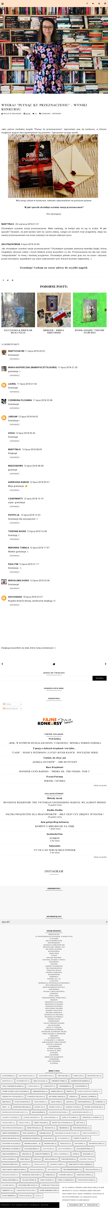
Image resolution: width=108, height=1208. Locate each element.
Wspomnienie (54, 1046)
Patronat (56, 114)
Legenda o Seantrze (10, 1117)
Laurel (12, 384)
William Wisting (28, 1180)
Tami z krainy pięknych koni (13, 1169)
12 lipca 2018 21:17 (29, 564)
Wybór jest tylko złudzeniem (52, 1185)
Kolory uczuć (54, 1107)
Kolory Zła (39, 1107)
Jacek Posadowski (21, 1102)
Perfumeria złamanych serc (66, 1133)
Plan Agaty (47, 1138)
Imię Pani (5, 1102)
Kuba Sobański (37, 1112)
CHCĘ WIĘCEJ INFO (76, 1205)
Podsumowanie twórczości (54, 998)
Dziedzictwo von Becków (12, 1096)
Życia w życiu (24, 1195)
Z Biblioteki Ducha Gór (25, 1190)
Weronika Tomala (18, 548)
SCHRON (55, 838)
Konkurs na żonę (72, 1107)
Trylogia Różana (91, 1169)
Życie (37, 1195)
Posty (8, 704)
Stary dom (24, 1159)
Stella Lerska (50, 1159)
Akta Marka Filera (26, 1076)
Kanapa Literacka (54, 972)
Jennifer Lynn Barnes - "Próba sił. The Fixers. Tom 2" (54, 771)
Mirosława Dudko (18, 580)
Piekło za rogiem (89, 1133)
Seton (75, 1154)
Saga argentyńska (83, 1149)
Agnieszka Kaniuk (18, 482)
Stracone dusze (67, 1159)
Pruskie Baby (49, 1143)
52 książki (54, 938)
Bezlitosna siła (93, 1076)
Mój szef (79, 1122)
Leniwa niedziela (50, 1117)
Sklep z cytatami (54, 1027)
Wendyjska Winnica (83, 1175)
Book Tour (54, 953)
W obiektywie (54, 1038)
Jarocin (69, 1102)
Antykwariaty (54, 943)
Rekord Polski (54, 1019)
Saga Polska (47, 1149)
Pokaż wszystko (100, 785)
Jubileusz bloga (54, 970)
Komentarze (11, 708)
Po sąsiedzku (63, 1138)
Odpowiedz (15, 359)
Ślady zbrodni (8, 1195)
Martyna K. (14, 449)
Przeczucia (64, 1143)
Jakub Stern (55, 1102)
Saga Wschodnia (64, 1149)
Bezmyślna (6, 1081)
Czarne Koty (48, 1086)
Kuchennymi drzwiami (57, 1112)
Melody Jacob (54, 798)
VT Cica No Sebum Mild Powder (55, 849)
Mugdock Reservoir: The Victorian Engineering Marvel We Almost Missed (54, 802)
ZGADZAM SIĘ (92, 1205)
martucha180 (16, 351)
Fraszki (54, 964)
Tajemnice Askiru (56, 1164)
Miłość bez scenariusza (61, 1122)
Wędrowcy (6, 1190)
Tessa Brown (52, 1169)
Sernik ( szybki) (54, 780)
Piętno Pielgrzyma (9, 1138)
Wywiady (54, 1053)
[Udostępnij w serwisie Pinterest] (13, 281)
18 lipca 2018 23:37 (33, 597)
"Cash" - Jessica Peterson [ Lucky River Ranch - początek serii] (55, 752)
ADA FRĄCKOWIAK (10, 244)
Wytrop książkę (54, 1048)
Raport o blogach (54, 1010)
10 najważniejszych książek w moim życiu (54, 936)
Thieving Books (17, 531)
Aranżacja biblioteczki (54, 945)
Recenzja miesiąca (54, 1012)
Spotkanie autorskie (54, 1029)
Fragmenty (54, 962)
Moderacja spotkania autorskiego (54, 983)
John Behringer (84, 1102)
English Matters (54, 957)
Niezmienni (63, 1128)
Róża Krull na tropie (10, 1149)
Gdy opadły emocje (56, 1096)
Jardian (12, 416)
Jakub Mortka (39, 1102)
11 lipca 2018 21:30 (67, 367)
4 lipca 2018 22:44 (30, 244)
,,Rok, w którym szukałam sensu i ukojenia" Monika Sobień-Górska (54, 742)
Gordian (72, 1096)
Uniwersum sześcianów (31, 1175)
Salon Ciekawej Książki (54, 1023)
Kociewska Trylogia (21, 1107)
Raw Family (79, 1143)
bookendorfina (55, 834)
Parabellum (44, 1133)
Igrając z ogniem (87, 1096)
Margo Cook (23, 1122)
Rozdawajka (54, 1021)
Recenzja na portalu (54, 1017)
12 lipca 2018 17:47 (40, 548)
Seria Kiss (25, 1154)
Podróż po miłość (80, 1138)
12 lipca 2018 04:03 (28, 416)
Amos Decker (63, 1076)
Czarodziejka (64, 1086)
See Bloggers (54, 1025)
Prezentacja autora (54, 1002)
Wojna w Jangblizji (65, 1180)
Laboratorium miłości (80, 1112)
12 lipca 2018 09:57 (40, 482)
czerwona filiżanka (20, 400)
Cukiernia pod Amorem (79, 1081)
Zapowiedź (54, 1055)
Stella (36, 1159)
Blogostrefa (54, 951)
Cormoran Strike (58, 1081)
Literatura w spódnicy (91, 1117)
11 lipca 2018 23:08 (42, 400)
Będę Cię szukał (39, 1081)
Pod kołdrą (55, 739)
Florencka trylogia (35, 1096)
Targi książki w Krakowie (54, 1034)
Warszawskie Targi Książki (54, 1042)
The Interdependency (71, 1169)
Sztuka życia (39, 1164)
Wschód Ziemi (7, 1185)
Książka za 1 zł (54, 979)
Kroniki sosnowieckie (93, 1107)
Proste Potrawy (54, 777)
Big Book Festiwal (54, 949)
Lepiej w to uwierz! (69, 1117)
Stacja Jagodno (8, 1159)
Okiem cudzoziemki (9, 1133)
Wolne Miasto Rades (85, 1180)
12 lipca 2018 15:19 (33, 499)
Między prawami (40, 1122)
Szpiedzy (25, 1164)
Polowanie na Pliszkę (10, 1143)
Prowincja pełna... (31, 1143)
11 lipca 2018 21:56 (27, 384)
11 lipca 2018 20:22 (35, 351)
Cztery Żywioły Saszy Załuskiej (14, 1091)
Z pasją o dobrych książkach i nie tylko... (54, 748)
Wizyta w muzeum (54, 1044)
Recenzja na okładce (54, 1014)
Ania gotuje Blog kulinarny (55, 822)
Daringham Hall (39, 1091)
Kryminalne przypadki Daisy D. (14, 1112)
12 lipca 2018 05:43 (25, 433)
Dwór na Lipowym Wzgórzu (87, 1091)
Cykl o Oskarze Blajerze (12, 1086)
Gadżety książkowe (54, 966)
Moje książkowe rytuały (54, 987)
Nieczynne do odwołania (11, 1128)
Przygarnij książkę (54, 1008)
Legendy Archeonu (30, 1117)
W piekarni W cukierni (54, 1040)
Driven (69, 1091)
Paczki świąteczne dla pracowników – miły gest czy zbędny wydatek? (55, 814)
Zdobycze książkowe (54, 1057)
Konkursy (46, 114)
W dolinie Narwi (65, 1175)
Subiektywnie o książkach (28, 1205)
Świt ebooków (54, 1061)
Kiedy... (5, 1107)
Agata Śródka (7, 1076)
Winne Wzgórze (46, 1180)
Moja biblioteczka (54, 985)
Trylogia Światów (9, 1175)
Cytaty (54, 955)
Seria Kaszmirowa (9, 1154)
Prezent (54, 1000)
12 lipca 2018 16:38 (37, 531)
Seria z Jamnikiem (60, 1154)
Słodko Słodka (55, 810)
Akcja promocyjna (54, 940)
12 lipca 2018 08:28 (34, 466)
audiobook (54, 1059)
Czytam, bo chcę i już (54, 758)
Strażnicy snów (85, 1159)
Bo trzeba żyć (22, 1081)
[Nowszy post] (2, 664)
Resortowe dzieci (95, 1143)
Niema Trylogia (33, 1128)
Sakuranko (54, 846)
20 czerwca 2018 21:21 (27, 224)
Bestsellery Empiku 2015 (54, 947)
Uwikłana (49, 1175)
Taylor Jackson (36, 1169)
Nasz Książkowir (55, 767)
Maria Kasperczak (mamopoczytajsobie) (32, 367)
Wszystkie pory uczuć (26, 1185)
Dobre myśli (56, 1091)
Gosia (11, 433)
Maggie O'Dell (7, 1122)
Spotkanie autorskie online (54, 1031)
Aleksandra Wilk (45, 1076)
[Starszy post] (106, 664)
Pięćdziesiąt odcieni (30, 1138)
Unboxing (54, 1036)
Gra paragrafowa (54, 968)
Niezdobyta (49, 1128)
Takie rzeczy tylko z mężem (79, 1164)
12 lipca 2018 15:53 (30, 515)
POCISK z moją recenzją (54, 991)
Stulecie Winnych (9, 1164)
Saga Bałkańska (30, 1149)
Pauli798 (13, 564)
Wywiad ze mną (54, 1050)
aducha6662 (15, 597)
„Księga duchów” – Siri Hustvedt (54, 761)
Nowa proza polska (80, 1128)
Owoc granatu (28, 1133)
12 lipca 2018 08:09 (32, 449)
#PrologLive (54, 934)
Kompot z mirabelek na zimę (54, 826)
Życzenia (54, 1063)
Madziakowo (15, 466)
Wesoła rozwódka (9, 1180)
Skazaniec (87, 1154)
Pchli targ (54, 995)
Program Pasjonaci (54, 1006)
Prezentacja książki (54, 1004)
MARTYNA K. (8, 224)
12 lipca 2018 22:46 (40, 580)
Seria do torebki (41, 1154)
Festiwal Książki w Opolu (54, 960)
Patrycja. (14, 515)
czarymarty (15, 499)
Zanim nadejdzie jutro (48, 1190)
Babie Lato (78, 1076)
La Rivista (54, 981)
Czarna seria (32, 1086)
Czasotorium (80, 1086)
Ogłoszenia (54, 989)
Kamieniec (99, 1102)
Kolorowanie (54, 974)
